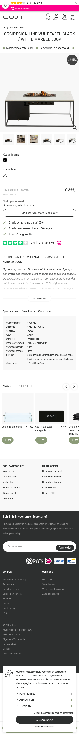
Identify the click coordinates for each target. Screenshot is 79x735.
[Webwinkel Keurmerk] (34, 561)
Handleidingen (10, 608)
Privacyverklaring (12, 634)
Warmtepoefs (10, 493)
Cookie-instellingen (12, 653)
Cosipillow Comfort (52, 482)
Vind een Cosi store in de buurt (39, 213)
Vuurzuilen (8, 498)
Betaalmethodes (11, 589)
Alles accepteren (44, 719)
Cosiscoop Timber (51, 476)
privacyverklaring (12, 533)
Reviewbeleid (9, 644)
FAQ (5, 612)
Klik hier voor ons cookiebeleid (56, 679)
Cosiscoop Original (52, 471)
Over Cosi (47, 579)
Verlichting (8, 482)
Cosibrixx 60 (49, 487)
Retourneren (9, 584)
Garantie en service (12, 593)
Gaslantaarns (10, 476)
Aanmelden (65, 547)
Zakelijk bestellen (51, 593)
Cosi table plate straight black (43, 428)
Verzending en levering (14, 579)
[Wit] (5, 175)
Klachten (7, 598)
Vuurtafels (8, 471)
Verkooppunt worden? (53, 589)
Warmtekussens (11, 487)
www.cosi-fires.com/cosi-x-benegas (51, 288)
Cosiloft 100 (48, 493)
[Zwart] (5, 160)
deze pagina (25, 683)
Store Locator (48, 584)
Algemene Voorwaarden (14, 639)
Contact (6, 603)
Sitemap (7, 648)
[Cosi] (13, 17)
